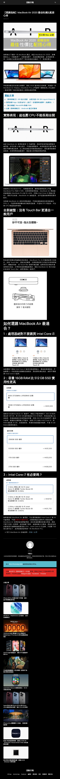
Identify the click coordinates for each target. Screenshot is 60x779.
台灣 (35, 532)
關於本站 (50, 774)
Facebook (35, 574)
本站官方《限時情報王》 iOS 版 (19, 571)
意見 (40, 774)
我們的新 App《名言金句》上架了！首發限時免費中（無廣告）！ (30, 102)
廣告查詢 (35, 774)
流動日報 (30, 2)
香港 (30, 532)
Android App (16, 774)
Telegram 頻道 (26, 574)
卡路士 (30, 553)
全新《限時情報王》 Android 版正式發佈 (21, 108)
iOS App (9, 774)
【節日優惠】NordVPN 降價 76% (18, 105)
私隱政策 (44, 774)
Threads (43, 574)
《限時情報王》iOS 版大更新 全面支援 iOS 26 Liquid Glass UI (30, 99)
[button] (4, 2)
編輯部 (29, 774)
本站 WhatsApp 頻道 (16, 564)
